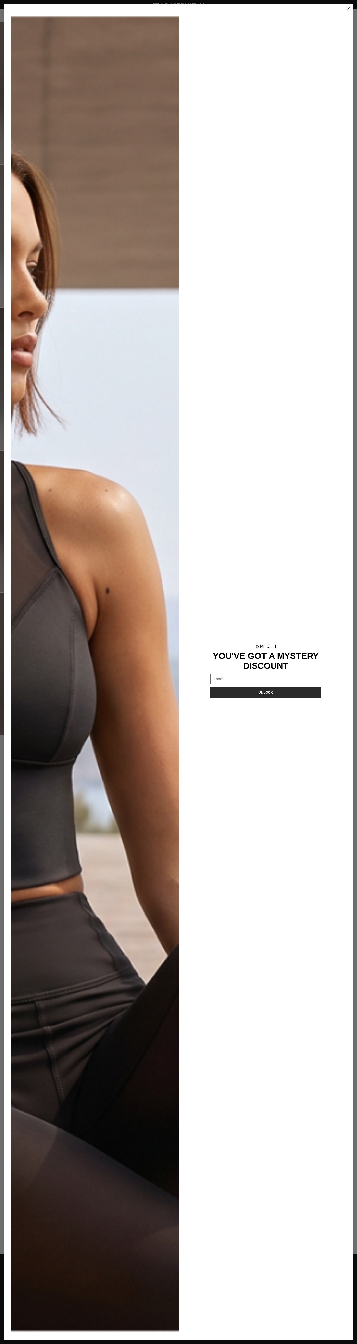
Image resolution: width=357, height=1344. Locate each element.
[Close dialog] (348, 8)
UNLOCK (265, 692)
